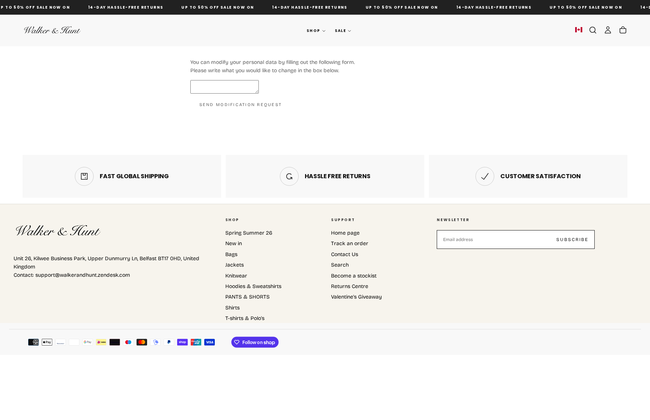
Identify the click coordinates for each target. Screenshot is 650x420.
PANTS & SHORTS (247, 297)
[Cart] (622, 30)
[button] (592, 30)
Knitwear (236, 276)
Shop (313, 30)
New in (233, 243)
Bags (231, 254)
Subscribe (572, 239)
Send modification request (240, 104)
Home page (345, 233)
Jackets (234, 265)
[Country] (578, 30)
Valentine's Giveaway (356, 297)
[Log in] (607, 30)
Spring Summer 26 (248, 233)
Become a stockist (354, 276)
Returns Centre (349, 286)
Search (340, 265)
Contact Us (344, 254)
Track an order (349, 243)
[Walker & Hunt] (59, 231)
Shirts (232, 308)
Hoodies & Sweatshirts (253, 286)
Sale (340, 30)
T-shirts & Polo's (244, 318)
